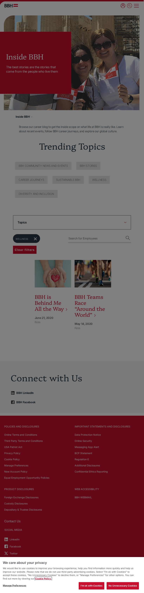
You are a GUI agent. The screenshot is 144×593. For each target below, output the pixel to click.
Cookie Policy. (43, 578)
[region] (72, 575)
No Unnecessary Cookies (123, 585)
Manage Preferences (14, 585)
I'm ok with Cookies (91, 585)
